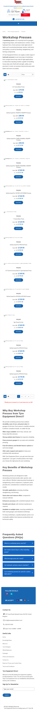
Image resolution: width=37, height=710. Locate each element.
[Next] (32, 396)
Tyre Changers (7, 647)
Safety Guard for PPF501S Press (18, 374)
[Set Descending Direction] (32, 74)
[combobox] (14, 14)
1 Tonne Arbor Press (18, 219)
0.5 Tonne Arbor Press (18, 87)
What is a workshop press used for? (18, 543)
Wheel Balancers (7, 650)
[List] (8, 74)
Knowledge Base (7, 640)
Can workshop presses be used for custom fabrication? (18, 573)
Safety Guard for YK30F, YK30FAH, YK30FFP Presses (18, 139)
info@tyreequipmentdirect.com (13, 620)
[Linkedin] (11, 594)
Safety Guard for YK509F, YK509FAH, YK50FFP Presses (18, 166)
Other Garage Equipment (14, 31)
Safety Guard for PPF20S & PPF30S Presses (19, 296)
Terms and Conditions (8, 666)
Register (17, 11)
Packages (5, 653)
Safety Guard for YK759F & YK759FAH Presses (18, 193)
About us (5, 643)
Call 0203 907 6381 (20, 19)
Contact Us (6, 660)
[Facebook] (7, 594)
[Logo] (18, 2)
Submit (7, 695)
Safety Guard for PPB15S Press (18, 244)
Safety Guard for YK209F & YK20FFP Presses (18, 112)
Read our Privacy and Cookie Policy (12, 663)
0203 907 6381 (9, 624)
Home (4, 31)
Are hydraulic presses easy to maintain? (18, 565)
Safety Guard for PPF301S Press (18, 348)
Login (12, 11)
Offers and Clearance (8, 656)
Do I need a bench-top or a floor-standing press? (18, 551)
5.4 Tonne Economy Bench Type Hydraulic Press (18, 270)
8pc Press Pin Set (18, 322)
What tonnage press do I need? (18, 558)
